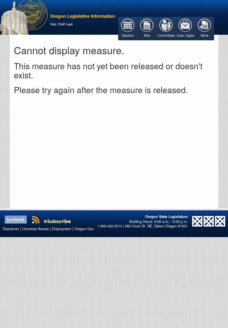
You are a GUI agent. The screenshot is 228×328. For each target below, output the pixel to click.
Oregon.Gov (84, 228)
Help (53, 24)
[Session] (127, 28)
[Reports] (204, 28)
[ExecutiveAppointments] (185, 28)
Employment (61, 228)
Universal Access (35, 228)
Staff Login (66, 24)
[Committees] (166, 28)
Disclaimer (11, 228)
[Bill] (147, 28)
